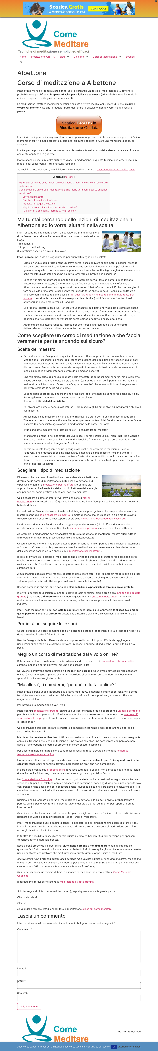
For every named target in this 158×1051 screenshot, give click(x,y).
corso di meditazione (104, 596)
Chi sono (79, 56)
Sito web (22, 993)
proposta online (56, 769)
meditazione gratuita (46, 710)
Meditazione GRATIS (43, 56)
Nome (21, 968)
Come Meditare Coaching (37, 779)
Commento (24, 929)
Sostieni (130, 56)
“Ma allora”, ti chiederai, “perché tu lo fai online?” (50, 210)
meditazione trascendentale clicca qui (103, 518)
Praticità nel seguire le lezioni (39, 203)
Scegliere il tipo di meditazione (40, 200)
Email (21, 980)
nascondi (69, 177)
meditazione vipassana (83, 528)
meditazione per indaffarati (59, 484)
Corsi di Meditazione (105, 56)
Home (23, 56)
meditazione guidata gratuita (77, 881)
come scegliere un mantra (55, 514)
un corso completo (129, 710)
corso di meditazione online (118, 661)
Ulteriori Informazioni (129, 1046)
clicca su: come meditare (97, 908)
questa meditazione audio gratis (116, 169)
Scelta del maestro (33, 196)
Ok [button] (114, 1047)
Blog (62, 56)
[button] (21, 63)
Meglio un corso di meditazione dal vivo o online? (50, 207)
